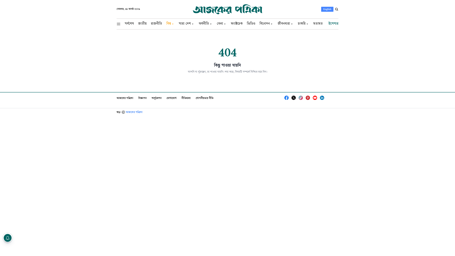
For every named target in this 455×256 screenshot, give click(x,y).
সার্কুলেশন (157, 98)
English (327, 9)
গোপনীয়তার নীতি (204, 98)
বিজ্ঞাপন (142, 98)
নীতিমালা (186, 98)
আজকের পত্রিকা (125, 98)
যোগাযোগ (171, 98)
